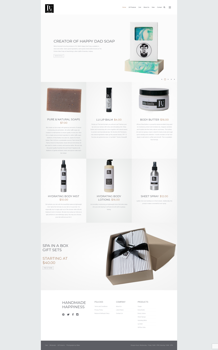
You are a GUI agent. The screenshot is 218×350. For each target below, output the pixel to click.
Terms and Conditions (101, 306)
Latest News (120, 310)
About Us (146, 7)
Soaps (140, 306)
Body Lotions (142, 313)
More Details (59, 58)
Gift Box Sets (142, 327)
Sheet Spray (154, 196)
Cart (139, 7)
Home (124, 7)
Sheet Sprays (142, 317)
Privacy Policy (99, 310)
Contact (159, 7)
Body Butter (154, 119)
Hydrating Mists (142, 320)
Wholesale (53, 345)
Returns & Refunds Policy (102, 313)
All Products (132, 7)
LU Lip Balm (109, 119)
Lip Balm (140, 324)
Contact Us (119, 313)
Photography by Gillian (73, 345)
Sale (153, 7)
